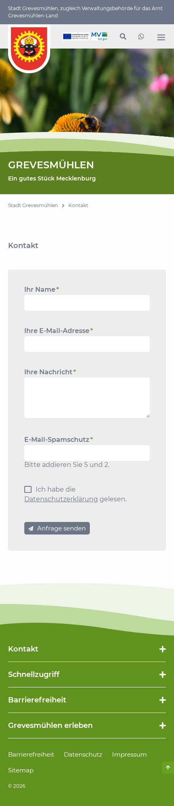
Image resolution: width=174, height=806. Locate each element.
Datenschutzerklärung (61, 499)
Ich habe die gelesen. (75, 494)
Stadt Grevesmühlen (33, 205)
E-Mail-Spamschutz (58, 439)
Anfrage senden (61, 528)
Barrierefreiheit (31, 754)
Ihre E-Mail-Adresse (58, 331)
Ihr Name (41, 289)
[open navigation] (161, 37)
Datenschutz (83, 754)
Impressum (129, 754)
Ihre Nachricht (50, 372)
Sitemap (21, 770)
